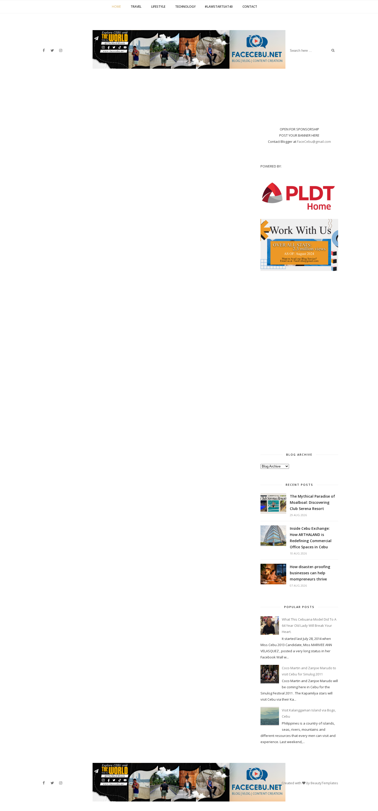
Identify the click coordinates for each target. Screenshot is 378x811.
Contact (249, 6)
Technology (185, 6)
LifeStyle (158, 6)
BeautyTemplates (324, 783)
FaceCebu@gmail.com (314, 141)
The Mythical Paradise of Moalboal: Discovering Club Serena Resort (312, 502)
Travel (136, 6)
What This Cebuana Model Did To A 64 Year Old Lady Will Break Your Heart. (309, 625)
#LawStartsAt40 (219, 6)
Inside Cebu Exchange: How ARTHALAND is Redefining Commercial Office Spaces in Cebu (310, 537)
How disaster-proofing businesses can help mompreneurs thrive (310, 572)
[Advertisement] (299, 360)
